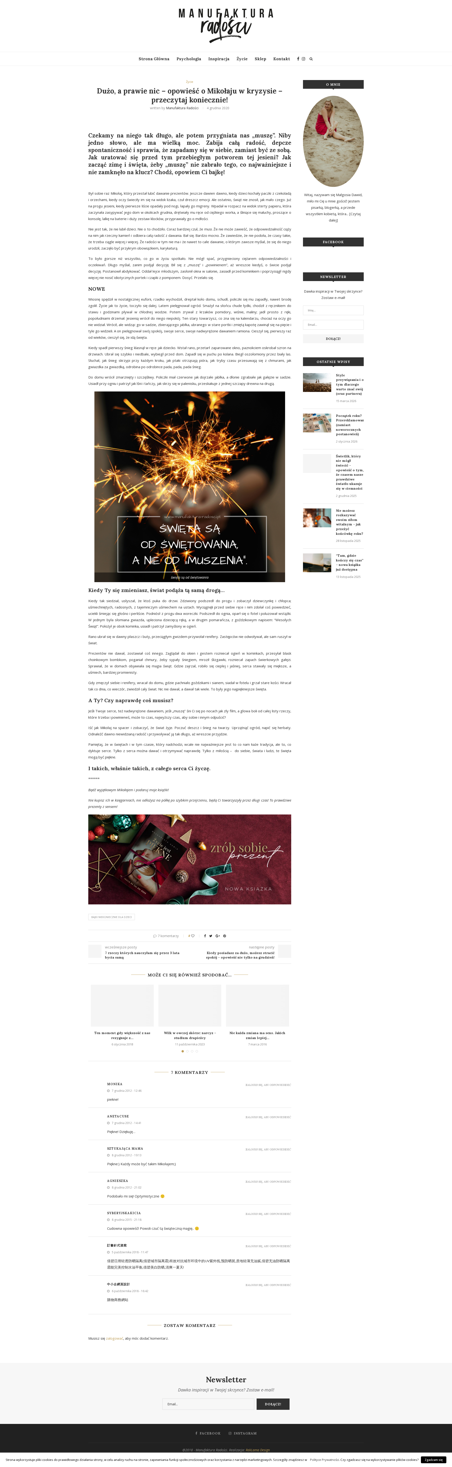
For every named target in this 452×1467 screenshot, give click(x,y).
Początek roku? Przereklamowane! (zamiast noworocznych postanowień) (350, 425)
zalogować (114, 1338)
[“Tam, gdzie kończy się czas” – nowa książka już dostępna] (317, 562)
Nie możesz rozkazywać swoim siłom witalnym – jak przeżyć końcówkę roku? (349, 522)
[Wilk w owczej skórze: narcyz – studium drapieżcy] (189, 1006)
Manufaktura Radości (182, 108)
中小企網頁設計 (118, 1284)
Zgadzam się (434, 1460)
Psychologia (189, 58)
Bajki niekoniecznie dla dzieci (111, 917)
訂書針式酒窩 (117, 1245)
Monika (115, 1084)
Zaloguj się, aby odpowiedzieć (268, 1085)
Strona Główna (154, 58)
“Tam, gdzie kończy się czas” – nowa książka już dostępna (349, 562)
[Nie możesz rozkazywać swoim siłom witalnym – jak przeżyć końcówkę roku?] (317, 517)
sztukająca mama (125, 1149)
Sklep (260, 58)
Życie (242, 58)
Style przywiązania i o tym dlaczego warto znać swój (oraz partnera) (350, 384)
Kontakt (281, 58)
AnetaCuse (118, 1116)
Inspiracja (219, 58)
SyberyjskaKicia (124, 1213)
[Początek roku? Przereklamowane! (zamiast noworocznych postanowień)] (317, 423)
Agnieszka (117, 1181)
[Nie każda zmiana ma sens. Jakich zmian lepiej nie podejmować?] (257, 1006)
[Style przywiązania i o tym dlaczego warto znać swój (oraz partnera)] (317, 382)
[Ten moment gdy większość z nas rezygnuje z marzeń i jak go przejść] (122, 1006)
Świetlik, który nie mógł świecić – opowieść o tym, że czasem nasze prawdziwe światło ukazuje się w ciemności (350, 472)
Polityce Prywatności (324, 1460)
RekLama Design (258, 1450)
